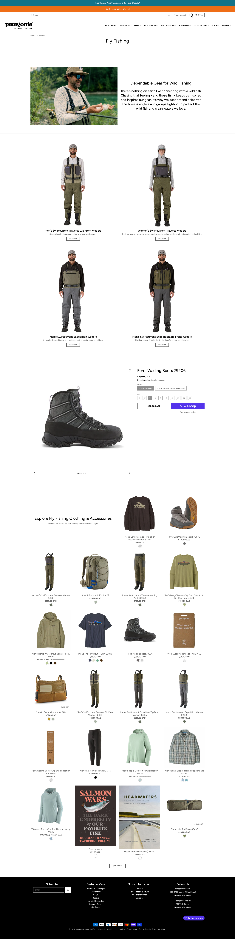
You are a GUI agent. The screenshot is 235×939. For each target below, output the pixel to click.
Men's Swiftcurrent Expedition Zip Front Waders (162, 336)
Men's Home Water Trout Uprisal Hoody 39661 (51, 655)
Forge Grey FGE (145, 388)
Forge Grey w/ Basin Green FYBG (171, 388)
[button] (191, 15)
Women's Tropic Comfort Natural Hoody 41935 (50, 830)
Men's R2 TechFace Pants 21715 (95, 770)
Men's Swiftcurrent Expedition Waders (73, 336)
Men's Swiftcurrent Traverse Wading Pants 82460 (139, 596)
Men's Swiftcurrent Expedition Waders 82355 (184, 713)
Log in (170, 15)
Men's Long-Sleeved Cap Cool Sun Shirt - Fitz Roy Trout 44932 (184, 596)
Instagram (178, 895)
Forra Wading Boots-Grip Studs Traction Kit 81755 (51, 772)
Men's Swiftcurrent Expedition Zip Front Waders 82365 (139, 713)
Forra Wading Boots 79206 (140, 653)
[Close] (162, 929)
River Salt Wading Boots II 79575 (184, 537)
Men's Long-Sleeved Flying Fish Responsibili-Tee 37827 (139, 538)
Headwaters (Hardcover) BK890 (139, 851)
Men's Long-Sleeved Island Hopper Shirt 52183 (184, 772)
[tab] (78, 473)
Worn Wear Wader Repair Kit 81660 (184, 653)
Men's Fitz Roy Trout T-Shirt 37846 (95, 653)
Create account (180, 15)
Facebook (187, 895)
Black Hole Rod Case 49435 (184, 829)
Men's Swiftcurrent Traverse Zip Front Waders (73, 230)
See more (117, 866)
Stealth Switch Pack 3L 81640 (51, 712)
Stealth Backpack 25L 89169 (95, 595)
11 (172, 398)
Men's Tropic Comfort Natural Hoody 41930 (140, 772)
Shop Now (73, 239)
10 (166, 398)
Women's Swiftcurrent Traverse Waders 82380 (51, 596)
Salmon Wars (95, 849)
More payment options (188, 412)
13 (184, 398)
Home (32, 36)
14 (190, 398)
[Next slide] (129, 473)
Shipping (141, 380)
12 (178, 398)
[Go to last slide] (34, 473)
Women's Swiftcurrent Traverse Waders (162, 230)
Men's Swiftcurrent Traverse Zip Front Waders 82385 (95, 713)
